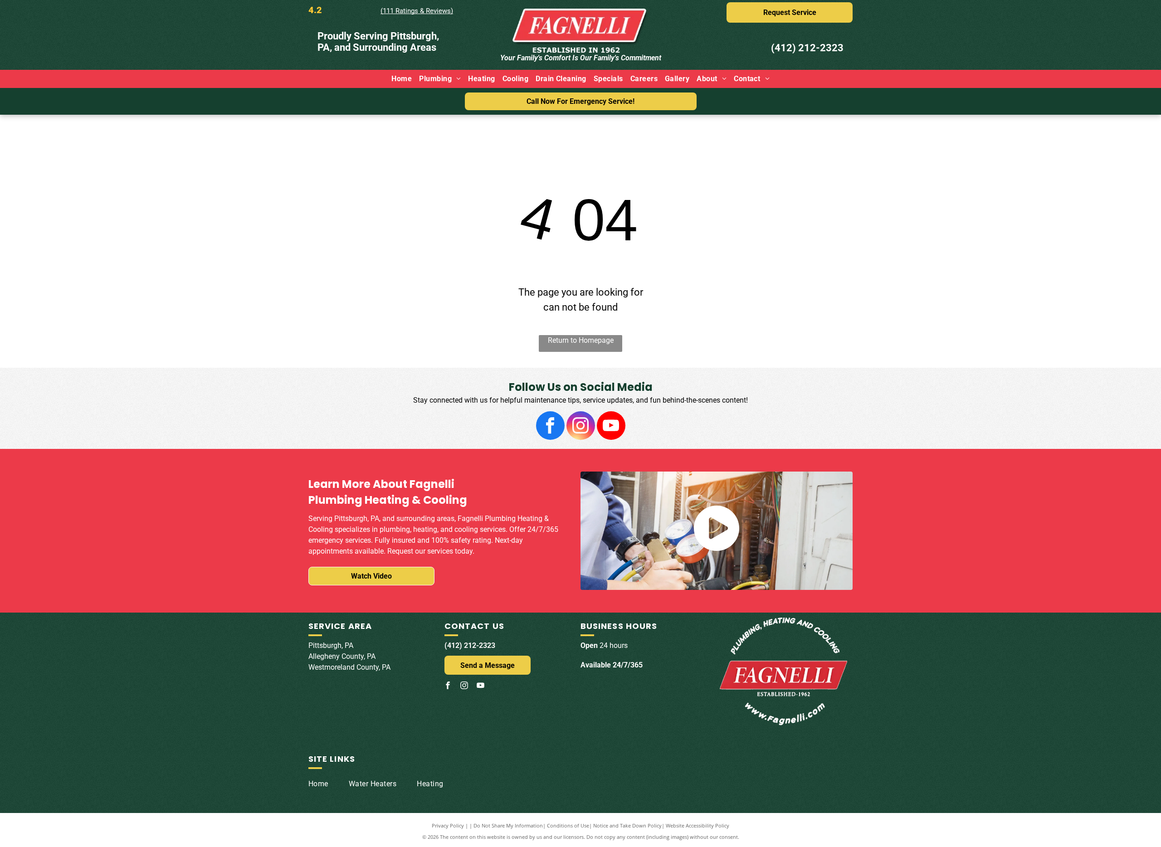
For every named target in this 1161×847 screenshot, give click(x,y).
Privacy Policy (448, 825)
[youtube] (611, 426)
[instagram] (580, 426)
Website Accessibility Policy (697, 825)
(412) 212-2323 (807, 48)
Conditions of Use (568, 825)
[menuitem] (401, 79)
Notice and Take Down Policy (627, 825)
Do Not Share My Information (508, 825)
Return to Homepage (581, 340)
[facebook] (550, 426)
